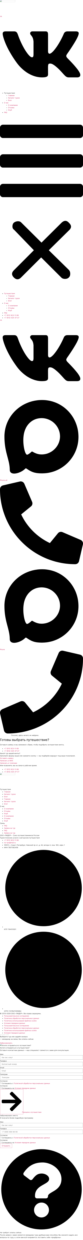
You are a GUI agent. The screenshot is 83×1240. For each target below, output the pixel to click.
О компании (13, 105)
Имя (1, 1054)
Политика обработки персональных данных (21, 1018)
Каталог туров (14, 98)
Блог (10, 100)
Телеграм (3, 1074)
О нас (6, 103)
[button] (41, 203)
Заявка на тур (9, 828)
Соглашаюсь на (19, 1088)
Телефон (3, 1061)
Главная (11, 95)
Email (2, 1067)
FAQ (5, 112)
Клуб (10, 110)
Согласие (3, 1081)
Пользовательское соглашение (16, 1016)
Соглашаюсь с (26, 1083)
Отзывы (11, 108)
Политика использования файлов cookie (20, 1021)
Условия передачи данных (14, 1023)
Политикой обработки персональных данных (32, 1083)
